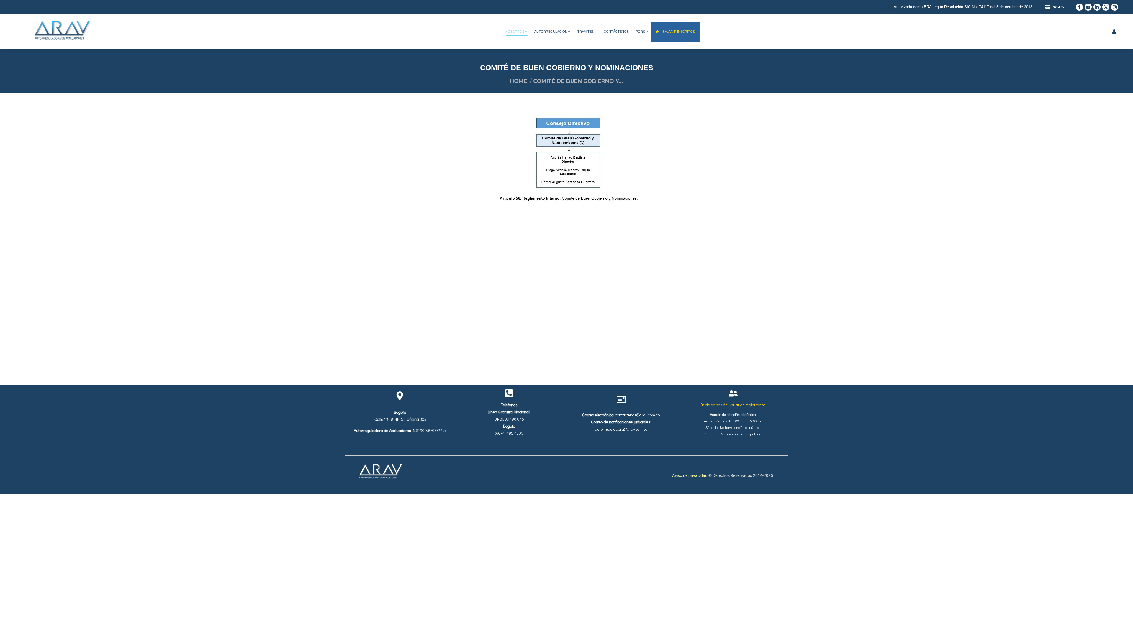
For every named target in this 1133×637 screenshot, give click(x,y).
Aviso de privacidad (690, 475)
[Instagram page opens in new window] (1114, 7)
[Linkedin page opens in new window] (1097, 7)
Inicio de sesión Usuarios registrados (733, 405)
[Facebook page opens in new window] (1079, 7)
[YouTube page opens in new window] (1088, 7)
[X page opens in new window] (1105, 7)
